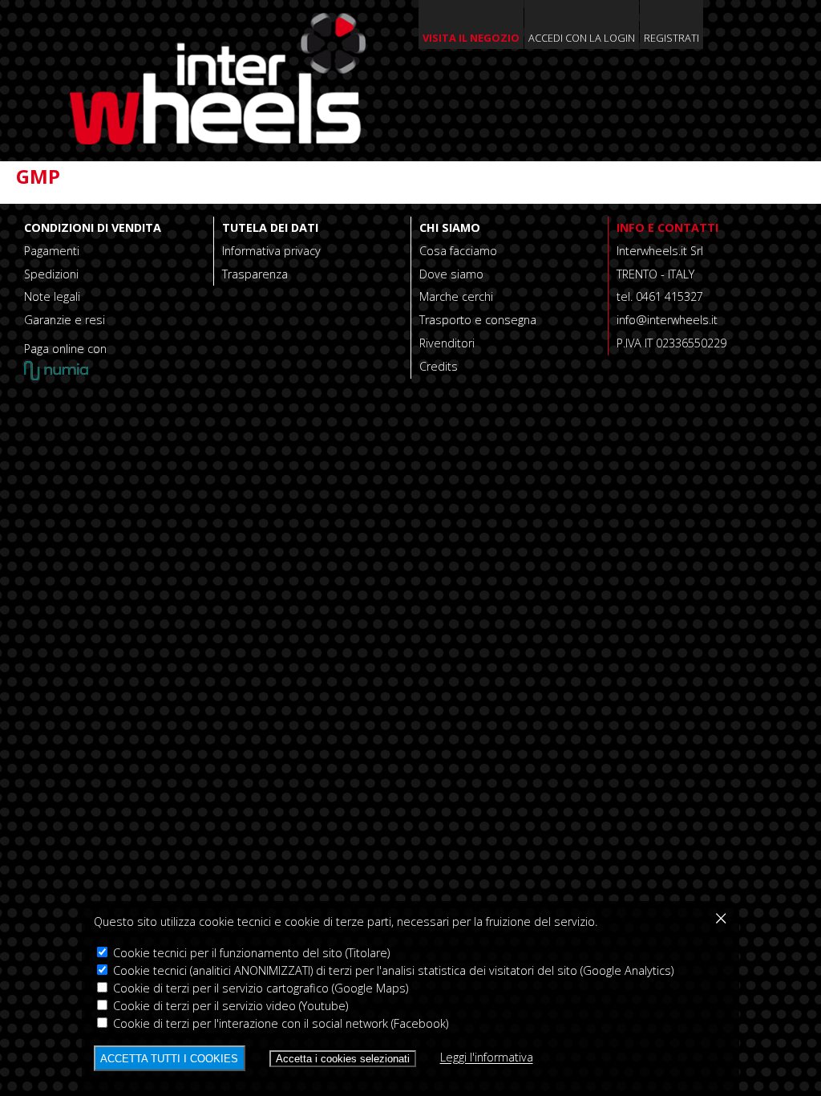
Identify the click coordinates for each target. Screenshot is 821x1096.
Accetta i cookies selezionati (343, 1059)
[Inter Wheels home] (218, 139)
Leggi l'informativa (486, 1058)
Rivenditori (447, 343)
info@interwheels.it (667, 319)
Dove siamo (451, 274)
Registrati (671, 37)
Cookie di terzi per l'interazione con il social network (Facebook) (279, 1023)
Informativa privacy (271, 250)
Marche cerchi (456, 296)
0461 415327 (669, 296)
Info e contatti (667, 227)
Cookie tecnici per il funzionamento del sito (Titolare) (250, 952)
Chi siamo (449, 227)
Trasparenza (255, 274)
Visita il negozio (471, 37)
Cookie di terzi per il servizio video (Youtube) (229, 1005)
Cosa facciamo (458, 250)
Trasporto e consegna (477, 319)
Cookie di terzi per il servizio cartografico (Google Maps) (259, 988)
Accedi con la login (581, 37)
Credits (438, 366)
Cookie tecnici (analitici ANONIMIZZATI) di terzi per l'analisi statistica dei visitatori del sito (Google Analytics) (391, 970)
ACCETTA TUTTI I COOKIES (169, 1059)
